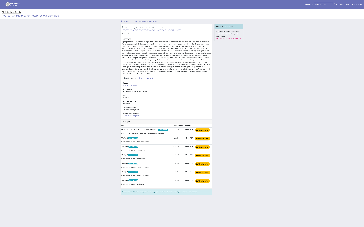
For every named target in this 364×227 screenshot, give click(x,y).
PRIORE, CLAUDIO (130, 30)
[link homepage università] (11, 4)
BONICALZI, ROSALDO (130, 85)
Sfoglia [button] (307, 4)
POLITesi (125, 21)
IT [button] (337, 4)
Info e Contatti (345, 4)
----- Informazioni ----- (225, 26)
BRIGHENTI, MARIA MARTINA (151, 30)
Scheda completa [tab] (146, 78)
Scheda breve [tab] (130, 78)
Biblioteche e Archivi (11, 12)
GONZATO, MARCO (173, 30)
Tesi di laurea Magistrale (148, 21)
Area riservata (357, 4)
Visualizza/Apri (203, 130)
